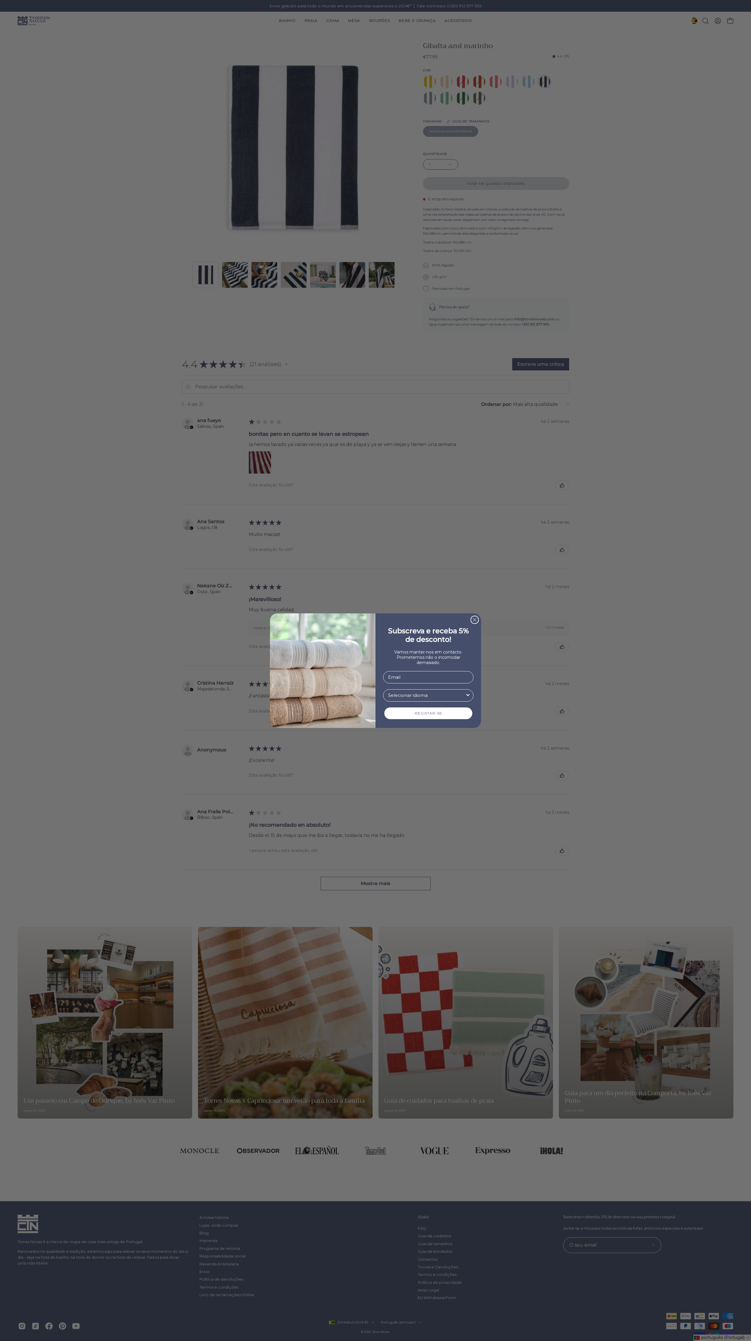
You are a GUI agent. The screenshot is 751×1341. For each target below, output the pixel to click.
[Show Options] (468, 695)
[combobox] (426, 695)
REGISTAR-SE (428, 713)
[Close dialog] (474, 619)
